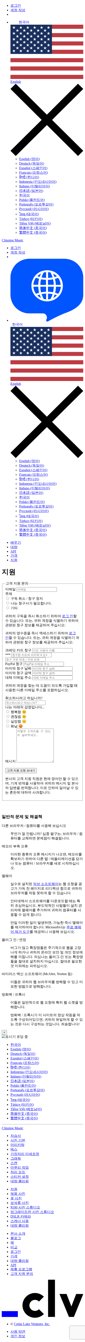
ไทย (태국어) (29, 214)
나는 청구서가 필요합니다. (31, 603)
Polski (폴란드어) (32, 200)
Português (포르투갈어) (36, 204)
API (13, 551)
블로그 (15, 1238)
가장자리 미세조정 (24, 1154)
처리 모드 (17, 1172)
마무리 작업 (19, 1167)
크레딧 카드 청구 (18, 650)
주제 (8, 594)
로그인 (15, 5)
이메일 (11, 589)
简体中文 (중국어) (33, 228)
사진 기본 (17, 1140)
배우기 (15, 542)
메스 (13, 1149)
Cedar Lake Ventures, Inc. (32, 1324)
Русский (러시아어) (34, 209)
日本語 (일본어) (31, 191)
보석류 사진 (19, 1203)
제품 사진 (17, 1194)
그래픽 (15, 1158)
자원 (13, 1189)
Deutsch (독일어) (31, 163)
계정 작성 (17, 10)
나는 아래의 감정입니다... (24, 707)
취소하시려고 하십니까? (23, 698)
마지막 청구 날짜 (18, 668)
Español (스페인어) (33, 168)
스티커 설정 (19, 1176)
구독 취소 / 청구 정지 (26, 598)
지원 (13, 560)
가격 (13, 555)
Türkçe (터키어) (30, 219)
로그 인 (67, 616)
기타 (14, 608)
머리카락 (17, 1145)
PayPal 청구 (14, 664)
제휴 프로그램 (21, 1269)
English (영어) (29, 159)
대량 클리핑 (19, 1181)
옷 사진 (16, 1198)
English (15, 82)
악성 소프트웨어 (45, 884)
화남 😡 (16, 726)
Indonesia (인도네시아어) (37, 181)
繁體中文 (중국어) (33, 232)
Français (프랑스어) (33, 172)
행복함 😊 (18, 712)
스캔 (13, 1163)
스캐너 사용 (19, 1221)
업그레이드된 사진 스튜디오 (32, 1212)
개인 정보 (17, 1336)
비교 (13, 1247)
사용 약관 (17, 1331)
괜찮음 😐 (18, 716)
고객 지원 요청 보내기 (21, 770)
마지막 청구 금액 (18, 673)
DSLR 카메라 (20, 1216)
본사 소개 (17, 1233)
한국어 (24, 195)
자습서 (15, 1136)
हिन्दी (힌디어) (29, 177)
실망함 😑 (18, 721)
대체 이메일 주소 (18, 677)
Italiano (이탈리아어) (34, 186)
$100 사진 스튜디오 (25, 1207)
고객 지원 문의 (21, 1274)
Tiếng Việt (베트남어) (35, 223)
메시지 (11, 761)
